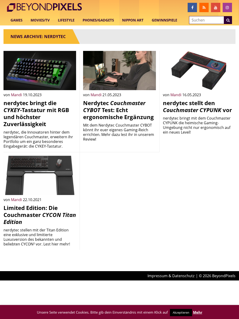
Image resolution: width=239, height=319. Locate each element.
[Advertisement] (119, 185)
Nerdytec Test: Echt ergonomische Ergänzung (118, 110)
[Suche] (228, 20)
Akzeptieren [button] (181, 312)
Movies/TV (40, 20)
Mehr (197, 312)
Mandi (17, 94)
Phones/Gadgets (98, 20)
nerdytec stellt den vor (197, 106)
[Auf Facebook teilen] (69, 83)
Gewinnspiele (164, 20)
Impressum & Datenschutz (171, 275)
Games (16, 20)
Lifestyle (66, 20)
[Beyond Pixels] (46, 7)
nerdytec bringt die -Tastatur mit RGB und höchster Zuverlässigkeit (36, 113)
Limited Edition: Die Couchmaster (40, 215)
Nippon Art (133, 20)
